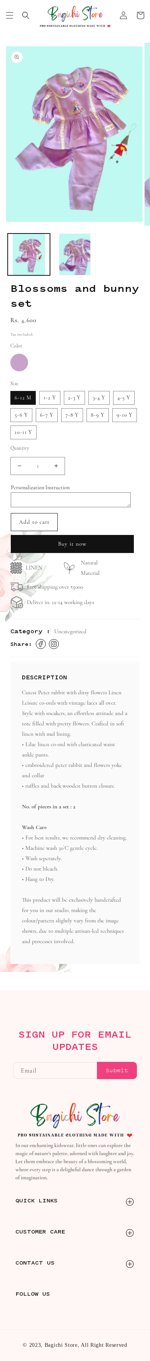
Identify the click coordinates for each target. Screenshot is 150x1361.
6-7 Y (46, 415)
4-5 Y (123, 397)
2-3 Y (74, 397)
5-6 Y (21, 415)
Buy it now (72, 543)
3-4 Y (99, 397)
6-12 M (23, 397)
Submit (117, 1070)
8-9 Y (98, 415)
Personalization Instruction (40, 487)
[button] (9, 15)
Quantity (19, 448)
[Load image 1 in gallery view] (29, 254)
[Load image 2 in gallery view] (75, 254)
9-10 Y (125, 415)
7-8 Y (72, 415)
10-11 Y (23, 432)
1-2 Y (49, 397)
